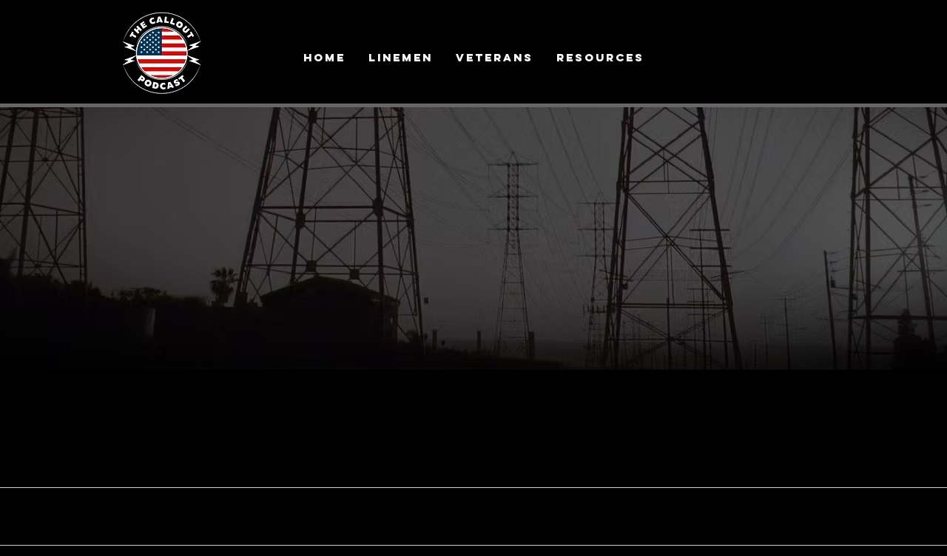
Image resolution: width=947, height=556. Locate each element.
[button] (600, 57)
